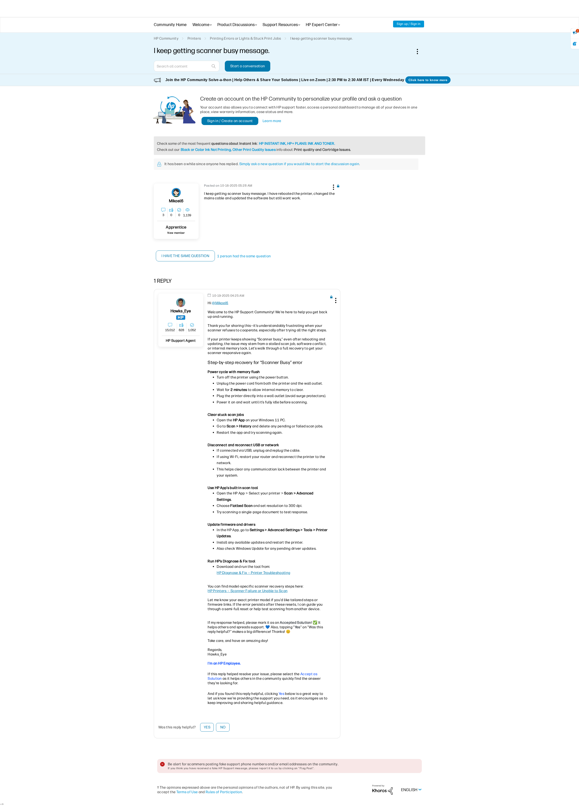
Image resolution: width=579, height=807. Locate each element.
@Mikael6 (220, 303)
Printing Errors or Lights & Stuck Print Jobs (245, 38)
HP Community (166, 38)
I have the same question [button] (185, 256)
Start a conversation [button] (247, 66)
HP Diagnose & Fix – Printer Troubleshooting (253, 573)
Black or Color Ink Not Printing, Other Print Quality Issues (228, 149)
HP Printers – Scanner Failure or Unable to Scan (247, 591)
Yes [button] (207, 727)
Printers (194, 38)
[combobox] (186, 66)
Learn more (272, 121)
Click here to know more (427, 80)
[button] (333, 186)
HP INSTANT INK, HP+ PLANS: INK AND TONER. (297, 143)
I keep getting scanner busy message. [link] (321, 38)
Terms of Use (187, 792)
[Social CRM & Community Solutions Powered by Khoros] (382, 789)
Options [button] (420, 51)
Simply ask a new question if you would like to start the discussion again (299, 164)
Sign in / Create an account (230, 121)
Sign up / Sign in (408, 24)
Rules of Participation (224, 792)
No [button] (223, 727)
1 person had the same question (244, 256)
